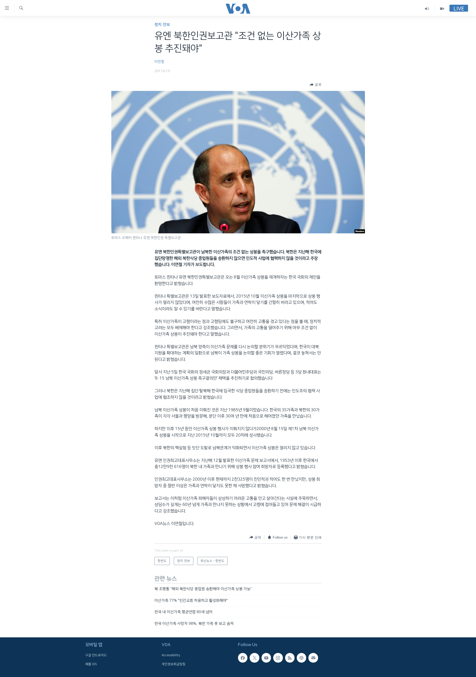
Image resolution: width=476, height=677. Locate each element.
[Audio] (427, 8)
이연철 (159, 62)
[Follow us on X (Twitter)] (254, 657)
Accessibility (171, 655)
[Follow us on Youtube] (266, 657)
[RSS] (290, 657)
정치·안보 (162, 25)
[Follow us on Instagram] (278, 657)
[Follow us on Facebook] (242, 657)
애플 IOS (91, 664)
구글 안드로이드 (96, 655)
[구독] (313, 657)
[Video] (442, 8)
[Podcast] (301, 657)
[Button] (316, 84)
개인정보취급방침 (173, 664)
